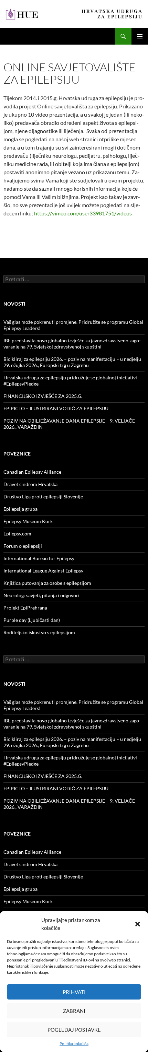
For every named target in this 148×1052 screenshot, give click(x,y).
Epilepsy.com (17, 533)
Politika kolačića (74, 1043)
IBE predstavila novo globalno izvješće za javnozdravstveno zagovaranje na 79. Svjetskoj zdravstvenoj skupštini (72, 344)
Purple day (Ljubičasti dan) (31, 620)
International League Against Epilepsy (43, 571)
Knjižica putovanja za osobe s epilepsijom (47, 583)
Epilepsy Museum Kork (28, 521)
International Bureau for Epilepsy (38, 558)
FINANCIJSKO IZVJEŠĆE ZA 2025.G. (42, 396)
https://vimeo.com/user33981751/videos (83, 213)
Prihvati (74, 992)
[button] (137, 924)
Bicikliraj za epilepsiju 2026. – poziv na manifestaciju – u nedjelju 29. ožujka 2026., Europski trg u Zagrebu (72, 362)
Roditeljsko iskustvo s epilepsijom (39, 632)
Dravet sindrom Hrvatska (30, 484)
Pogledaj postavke (74, 1030)
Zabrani (74, 1011)
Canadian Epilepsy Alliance (32, 472)
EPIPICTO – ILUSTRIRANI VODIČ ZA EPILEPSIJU (55, 408)
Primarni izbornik (139, 36)
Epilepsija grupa (20, 509)
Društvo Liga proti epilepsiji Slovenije (43, 496)
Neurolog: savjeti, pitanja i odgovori (41, 595)
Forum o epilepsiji (22, 546)
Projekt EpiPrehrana (25, 608)
